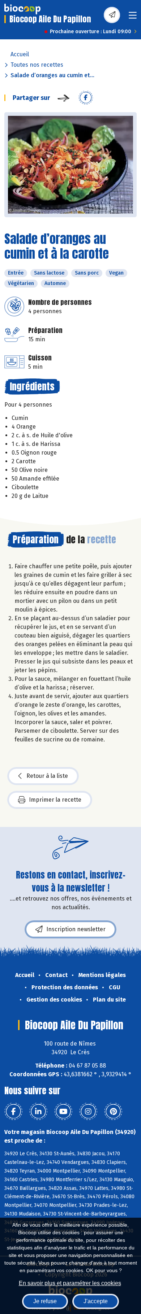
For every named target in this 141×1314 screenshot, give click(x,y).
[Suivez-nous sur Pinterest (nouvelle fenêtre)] (113, 1112)
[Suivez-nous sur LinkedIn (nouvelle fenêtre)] (38, 1112)
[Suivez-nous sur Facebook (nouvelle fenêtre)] (13, 1112)
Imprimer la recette (55, 799)
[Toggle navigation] (133, 17)
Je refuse (45, 1301)
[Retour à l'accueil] (22, 9)
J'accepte (96, 1301)
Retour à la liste (47, 775)
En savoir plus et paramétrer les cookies (70, 1283)
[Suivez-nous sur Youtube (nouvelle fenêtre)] (63, 1112)
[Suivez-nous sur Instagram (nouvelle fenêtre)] (88, 1112)
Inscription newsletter (76, 929)
